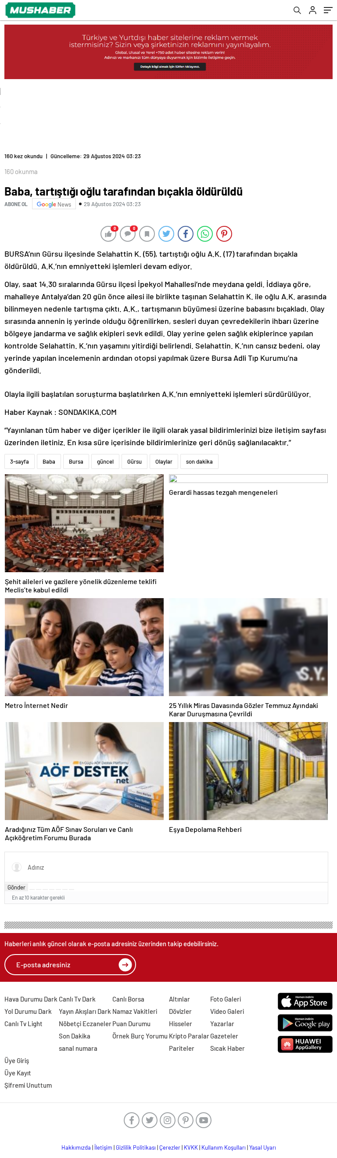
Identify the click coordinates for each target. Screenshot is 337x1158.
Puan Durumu (131, 1023)
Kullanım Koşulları (223, 1147)
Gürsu (134, 461)
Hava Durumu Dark (30, 999)
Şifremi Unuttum (28, 1085)
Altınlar (179, 999)
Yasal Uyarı (262, 1147)
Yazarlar (222, 1023)
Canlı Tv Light (23, 1023)
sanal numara (78, 1048)
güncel (105, 461)
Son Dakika (74, 1036)
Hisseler (180, 1023)
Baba (49, 461)
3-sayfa (19, 461)
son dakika (199, 461)
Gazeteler (224, 1036)
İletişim (103, 1147)
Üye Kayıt (17, 1073)
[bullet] (58, 889)
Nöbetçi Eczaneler (85, 1023)
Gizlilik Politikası (136, 1147)
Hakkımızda (76, 1147)
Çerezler (169, 1147)
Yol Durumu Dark (28, 1011)
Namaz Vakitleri (134, 1011)
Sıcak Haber (227, 1048)
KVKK (191, 1147)
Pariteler (181, 1048)
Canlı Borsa (128, 999)
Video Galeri (227, 1011)
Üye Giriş (16, 1060)
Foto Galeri (225, 999)
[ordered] (51, 889)
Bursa (76, 461)
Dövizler (180, 1011)
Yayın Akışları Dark (85, 1011)
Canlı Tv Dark (77, 999)
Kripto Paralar (189, 1036)
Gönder (16, 887)
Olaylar (163, 461)
